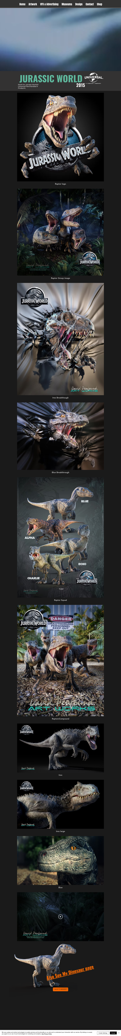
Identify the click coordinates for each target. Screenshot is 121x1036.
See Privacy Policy (47, 1034)
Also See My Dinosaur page (70, 972)
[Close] (119, 1033)
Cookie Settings (103, 1033)
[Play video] (60, 917)
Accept (113, 1033)
